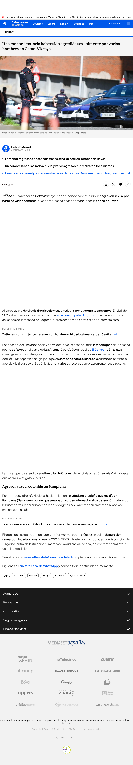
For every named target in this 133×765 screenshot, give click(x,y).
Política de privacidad (47, 720)
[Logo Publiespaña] (66, 705)
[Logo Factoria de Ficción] (107, 671)
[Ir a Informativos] (19, 24)
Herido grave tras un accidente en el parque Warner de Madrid (35, 17)
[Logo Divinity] (25, 671)
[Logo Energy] (66, 682)
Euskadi (8, 32)
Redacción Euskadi (21, 147)
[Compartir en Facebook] (128, 184)
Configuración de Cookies (72, 720)
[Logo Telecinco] (66, 659)
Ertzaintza (59, 576)
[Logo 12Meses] (107, 693)
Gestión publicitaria (115, 720)
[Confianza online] (67, 753)
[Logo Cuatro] (107, 659)
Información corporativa (23, 720)
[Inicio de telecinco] (4, 23)
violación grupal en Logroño (75, 315)
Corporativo (11, 611)
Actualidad (18, 576)
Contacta (66, 723)
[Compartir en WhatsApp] (106, 184)
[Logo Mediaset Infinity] (25, 659)
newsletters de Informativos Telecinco (51, 557)
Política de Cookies (95, 720)
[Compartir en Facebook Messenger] (120, 184)
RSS (129, 720)
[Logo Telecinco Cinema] (66, 693)
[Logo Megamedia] (68, 737)
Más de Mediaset (14, 629)
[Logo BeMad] (107, 682)
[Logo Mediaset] (66, 644)
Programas (10, 602)
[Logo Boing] (25, 682)
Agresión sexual (77, 576)
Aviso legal (5, 720)
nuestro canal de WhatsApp (38, 566)
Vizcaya (46, 576)
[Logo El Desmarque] (66, 671)
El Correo (98, 349)
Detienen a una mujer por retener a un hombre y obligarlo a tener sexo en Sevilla (56, 334)
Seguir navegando (15, 620)
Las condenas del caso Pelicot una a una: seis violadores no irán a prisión (51, 524)
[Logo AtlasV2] (25, 704)
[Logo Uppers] (25, 693)
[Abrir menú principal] (128, 23)
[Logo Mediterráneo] (107, 704)
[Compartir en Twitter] (113, 184)
